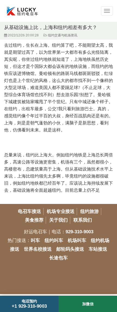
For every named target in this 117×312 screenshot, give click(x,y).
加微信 (88, 304)
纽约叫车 (54, 240)
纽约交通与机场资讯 (62, 35)
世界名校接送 (38, 249)
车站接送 (98, 249)
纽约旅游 (89, 211)
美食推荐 (34, 220)
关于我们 (58, 220)
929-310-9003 (79, 231)
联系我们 (82, 220)
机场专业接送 (61, 211)
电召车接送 (29, 211)
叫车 (35, 240)
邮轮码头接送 (70, 249)
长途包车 (58, 257)
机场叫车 (77, 240)
